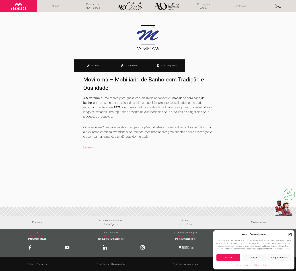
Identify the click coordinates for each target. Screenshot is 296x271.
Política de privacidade (262, 265)
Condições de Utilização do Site (111, 264)
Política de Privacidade (37, 264)
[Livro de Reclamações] (186, 247)
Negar (254, 257)
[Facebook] (29, 247)
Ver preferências (279, 257)
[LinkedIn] (105, 247)
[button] (289, 234)
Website (95, 65)
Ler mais (89, 147)
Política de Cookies (243, 265)
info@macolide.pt (37, 239)
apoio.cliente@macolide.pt (111, 239)
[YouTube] (67, 247)
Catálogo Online (131, 65)
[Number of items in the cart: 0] (277, 6)
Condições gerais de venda (185, 264)
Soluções (55, 6)
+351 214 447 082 (185, 236)
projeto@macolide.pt (185, 239)
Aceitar (228, 257)
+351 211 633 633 (37, 236)
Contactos (240, 6)
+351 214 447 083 (111, 236)
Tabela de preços (169, 65)
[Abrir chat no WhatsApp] (284, 202)
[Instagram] (142, 247)
